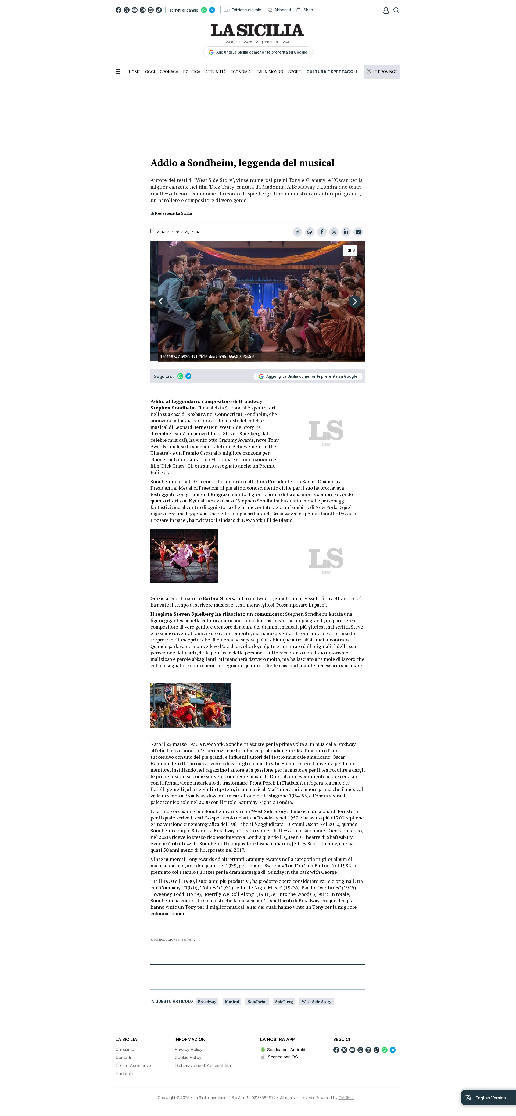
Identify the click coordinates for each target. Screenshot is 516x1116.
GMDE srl (346, 1097)
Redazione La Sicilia (173, 213)
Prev (161, 301)
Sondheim (257, 1001)
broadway (207, 1001)
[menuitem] (134, 71)
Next (355, 301)
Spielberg (284, 1001)
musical (232, 1001)
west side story (316, 1001)
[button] (387, 10)
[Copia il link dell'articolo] (297, 232)
